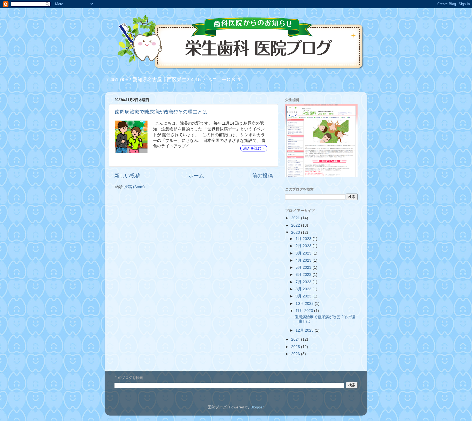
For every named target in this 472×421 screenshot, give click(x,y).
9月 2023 (304, 296)
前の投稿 (262, 176)
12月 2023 (305, 330)
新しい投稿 (127, 176)
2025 (296, 347)
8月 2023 (304, 289)
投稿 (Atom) (134, 187)
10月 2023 (305, 304)
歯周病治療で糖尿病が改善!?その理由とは (161, 112)
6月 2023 (304, 275)
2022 (296, 225)
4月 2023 (304, 260)
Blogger (257, 407)
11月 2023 (305, 311)
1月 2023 (304, 239)
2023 (296, 232)
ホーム (196, 176)
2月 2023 (304, 246)
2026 (296, 354)
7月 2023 (304, 282)
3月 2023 (304, 253)
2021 (296, 218)
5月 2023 (304, 267)
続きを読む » (253, 148)
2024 (296, 339)
